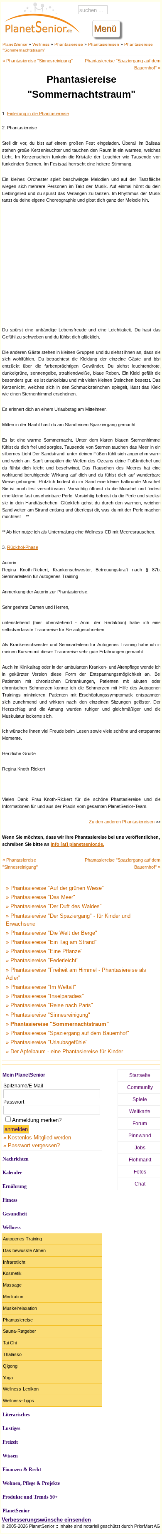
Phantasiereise (68, 44)
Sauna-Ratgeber (19, 1331)
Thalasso (12, 1354)
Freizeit (10, 1442)
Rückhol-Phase (22, 547)
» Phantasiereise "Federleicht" (42, 960)
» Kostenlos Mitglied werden (37, 1137)
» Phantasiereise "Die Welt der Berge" (51, 933)
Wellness (40, 44)
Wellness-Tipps (18, 1400)
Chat (140, 1184)
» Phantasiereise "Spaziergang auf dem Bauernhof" (67, 1033)
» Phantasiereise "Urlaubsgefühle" (47, 1042)
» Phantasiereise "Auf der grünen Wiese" (55, 888)
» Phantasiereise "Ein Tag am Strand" (51, 942)
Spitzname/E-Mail (23, 1086)
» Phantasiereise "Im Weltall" (41, 987)
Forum (140, 1123)
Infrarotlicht (14, 1262)
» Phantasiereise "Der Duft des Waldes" (54, 906)
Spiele (140, 1099)
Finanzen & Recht (21, 1469)
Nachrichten (15, 1159)
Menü (105, 28)
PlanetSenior (14, 44)
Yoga (8, 1377)
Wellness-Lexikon (21, 1388)
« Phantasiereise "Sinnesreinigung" (37, 60)
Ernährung (14, 1186)
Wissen (10, 1456)
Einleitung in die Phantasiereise (38, 113)
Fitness (9, 1200)
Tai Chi (10, 1342)
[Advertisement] (81, 264)
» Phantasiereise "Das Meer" (40, 897)
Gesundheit (14, 1214)
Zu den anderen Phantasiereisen (122, 821)
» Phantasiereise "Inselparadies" (45, 996)
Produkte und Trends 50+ (30, 1497)
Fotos (140, 1172)
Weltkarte (139, 1111)
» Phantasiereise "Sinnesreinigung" (48, 1015)
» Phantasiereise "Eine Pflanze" (44, 951)
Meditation (13, 1296)
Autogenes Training (22, 1238)
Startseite (139, 1075)
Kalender (12, 1173)
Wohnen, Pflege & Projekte (31, 1483)
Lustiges (11, 1428)
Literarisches (16, 1415)
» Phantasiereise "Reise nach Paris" (49, 1005)
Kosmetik (12, 1273)
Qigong (10, 1366)
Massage (12, 1284)
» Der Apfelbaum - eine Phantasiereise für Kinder (64, 1051)
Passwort (13, 1102)
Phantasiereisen (103, 44)
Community (140, 1087)
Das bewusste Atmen (24, 1250)
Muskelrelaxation (20, 1308)
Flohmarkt (140, 1160)
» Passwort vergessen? (31, 1145)
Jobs (140, 1148)
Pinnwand (139, 1136)
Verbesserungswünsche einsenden (46, 1520)
